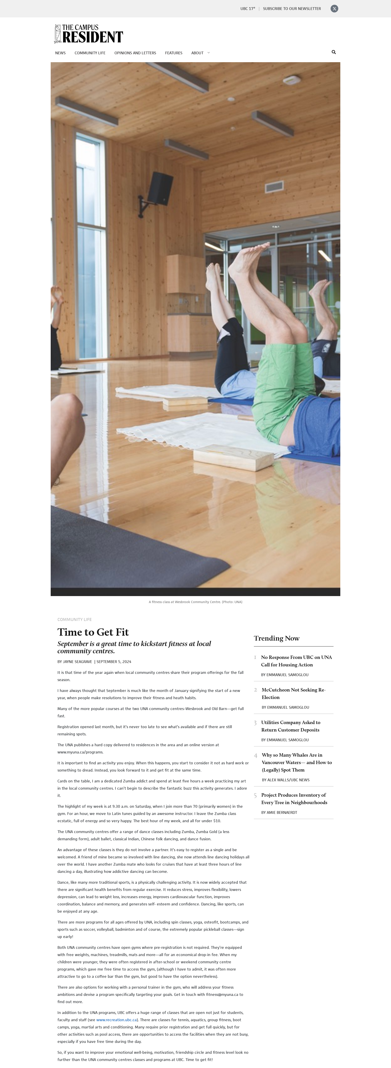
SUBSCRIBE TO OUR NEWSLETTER (292, 8)
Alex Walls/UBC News (288, 779)
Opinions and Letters (135, 52)
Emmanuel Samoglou (288, 674)
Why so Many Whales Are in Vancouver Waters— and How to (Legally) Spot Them (297, 762)
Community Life (90, 52)
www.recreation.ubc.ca (116, 1019)
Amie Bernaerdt (282, 812)
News (60, 52)
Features (173, 52)
